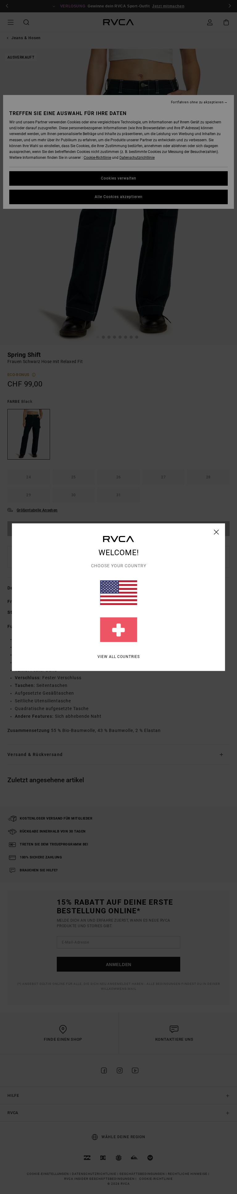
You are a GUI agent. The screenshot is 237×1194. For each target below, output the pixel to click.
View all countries (119, 656)
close (216, 531)
